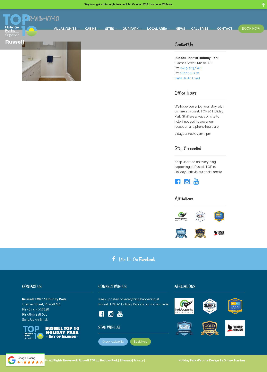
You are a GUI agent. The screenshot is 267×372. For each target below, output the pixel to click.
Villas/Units (65, 29)
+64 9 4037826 (191, 68)
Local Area (157, 29)
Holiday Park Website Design (199, 360)
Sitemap (126, 360)
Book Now (140, 341)
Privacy (139, 360)
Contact (224, 29)
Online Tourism (234, 360)
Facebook (147, 259)
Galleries (200, 29)
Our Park (131, 29)
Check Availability (113, 341)
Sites (110, 29)
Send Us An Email (187, 78)
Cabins (91, 29)
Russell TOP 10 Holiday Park (98, 360)
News (180, 29)
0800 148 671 (189, 73)
